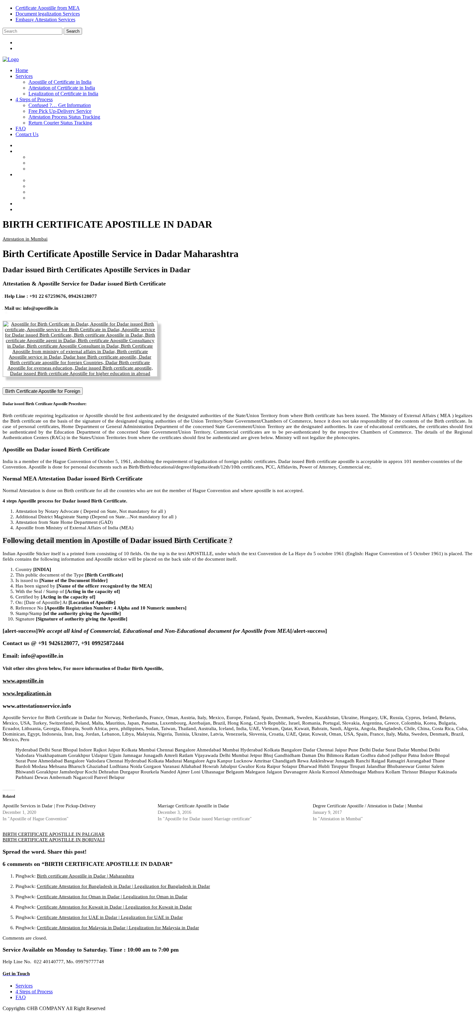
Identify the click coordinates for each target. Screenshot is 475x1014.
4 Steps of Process (34, 99)
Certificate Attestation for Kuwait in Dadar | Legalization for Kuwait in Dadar (114, 907)
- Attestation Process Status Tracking (70, 192)
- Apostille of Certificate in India (66, 157)
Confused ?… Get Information (59, 105)
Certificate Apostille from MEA (48, 8)
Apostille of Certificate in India (59, 82)
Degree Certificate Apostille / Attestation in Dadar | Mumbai (368, 806)
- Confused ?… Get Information (66, 180)
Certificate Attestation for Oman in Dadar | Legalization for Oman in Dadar (112, 896)
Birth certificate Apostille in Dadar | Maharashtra (85, 876)
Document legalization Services (48, 13)
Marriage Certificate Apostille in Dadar (193, 806)
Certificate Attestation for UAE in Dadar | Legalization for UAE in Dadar (110, 917)
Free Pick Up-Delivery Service (59, 111)
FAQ (21, 128)
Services (24, 76)
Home (22, 70)
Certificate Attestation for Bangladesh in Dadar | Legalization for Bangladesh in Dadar (123, 886)
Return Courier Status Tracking (60, 122)
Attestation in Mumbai (25, 239)
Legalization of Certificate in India (63, 93)
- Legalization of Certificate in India (69, 168)
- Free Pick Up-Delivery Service (66, 186)
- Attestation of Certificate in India (68, 163)
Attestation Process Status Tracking (64, 117)
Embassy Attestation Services (45, 19)
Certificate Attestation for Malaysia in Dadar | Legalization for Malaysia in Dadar (118, 927)
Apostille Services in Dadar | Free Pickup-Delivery (49, 806)
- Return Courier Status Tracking (66, 197)
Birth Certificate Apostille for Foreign (42, 391)
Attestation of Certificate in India (61, 88)
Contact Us (27, 134)
